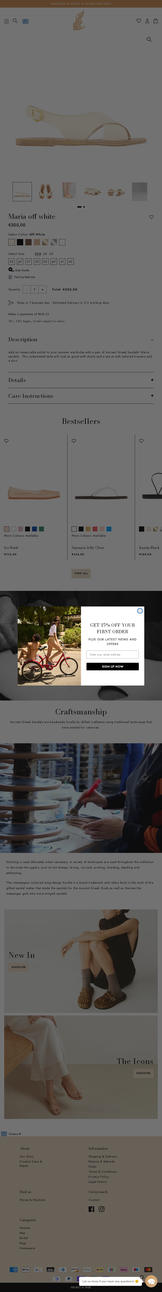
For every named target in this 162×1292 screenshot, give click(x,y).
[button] (151, 1281)
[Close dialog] (140, 610)
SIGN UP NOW (112, 666)
